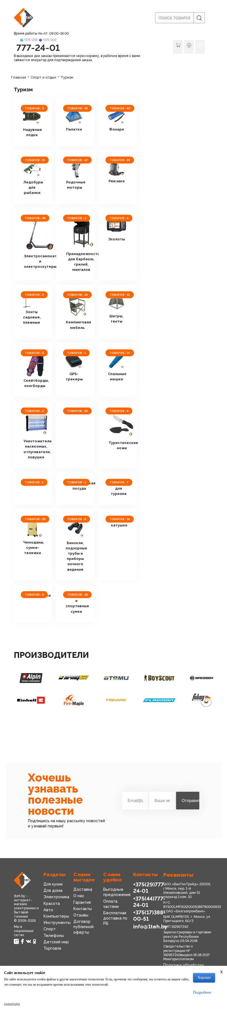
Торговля (52, 948)
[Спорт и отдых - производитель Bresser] (202, 678)
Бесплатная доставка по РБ (115, 918)
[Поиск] (199, 18)
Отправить (190, 800)
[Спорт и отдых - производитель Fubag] (202, 700)
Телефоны (53, 935)
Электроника (56, 896)
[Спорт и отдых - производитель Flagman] (159, 700)
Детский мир (56, 941)
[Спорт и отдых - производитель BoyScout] (159, 678)
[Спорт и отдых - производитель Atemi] (116, 678)
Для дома (52, 890)
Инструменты (57, 922)
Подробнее (202, 992)
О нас (78, 895)
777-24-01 (38, 48)
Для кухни (53, 884)
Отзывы (80, 915)
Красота (51, 903)
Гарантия (82, 902)
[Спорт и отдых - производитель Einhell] (31, 700)
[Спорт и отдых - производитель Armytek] (73, 678)
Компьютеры (56, 916)
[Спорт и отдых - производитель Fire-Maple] (73, 700)
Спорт (49, 928)
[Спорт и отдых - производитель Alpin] (31, 678)
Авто (48, 909)
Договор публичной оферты (83, 926)
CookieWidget (12, 1004)
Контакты (82, 908)
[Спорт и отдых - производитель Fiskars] (116, 700)
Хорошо (204, 977)
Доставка (82, 889)
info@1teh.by (150, 926)
